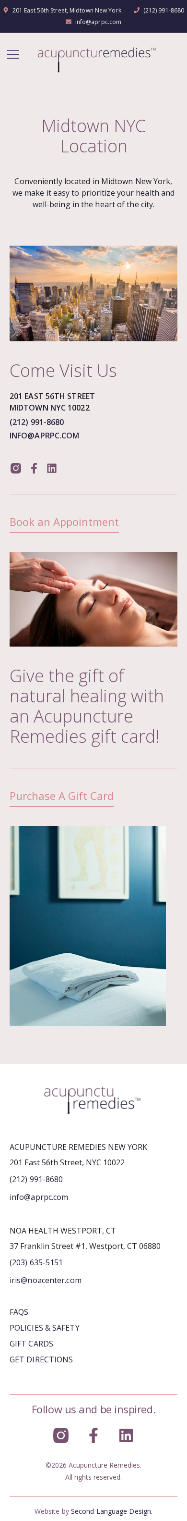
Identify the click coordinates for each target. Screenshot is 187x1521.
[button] (13, 55)
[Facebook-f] (33, 467)
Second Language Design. (111, 1511)
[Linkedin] (52, 467)
